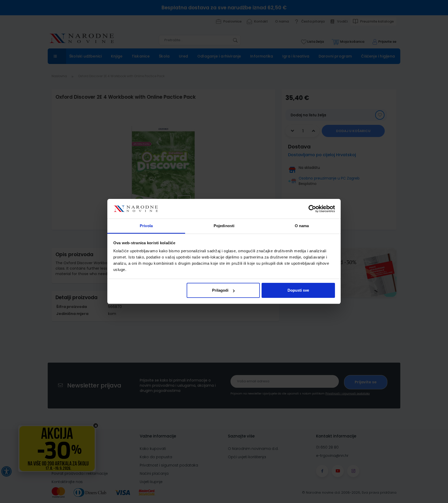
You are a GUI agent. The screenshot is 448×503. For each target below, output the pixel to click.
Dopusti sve (298, 290)
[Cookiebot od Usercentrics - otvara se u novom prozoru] (312, 209)
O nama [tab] (302, 226)
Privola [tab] (146, 226)
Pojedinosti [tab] (224, 226)
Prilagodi (220, 290)
